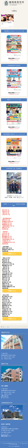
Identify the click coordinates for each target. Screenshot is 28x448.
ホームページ (4, 397)
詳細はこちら (12, 253)
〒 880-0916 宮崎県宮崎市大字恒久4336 (9, 443)
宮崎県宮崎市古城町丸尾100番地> (10, 428)
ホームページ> (5, 434)
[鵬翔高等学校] (14, 5)
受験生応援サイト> (6, 436)
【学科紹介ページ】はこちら (14, 196)
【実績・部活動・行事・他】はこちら (14, 197)
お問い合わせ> (5, 396)
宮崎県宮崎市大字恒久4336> (8, 355)
